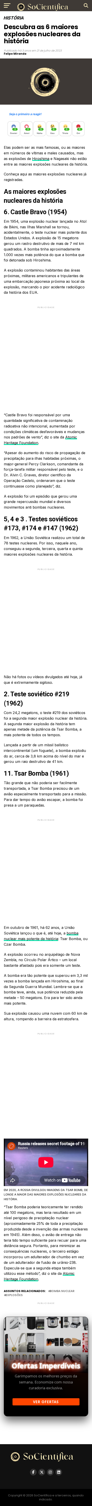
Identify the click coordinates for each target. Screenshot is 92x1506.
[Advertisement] (46, 355)
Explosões (14, 1295)
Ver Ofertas (46, 1401)
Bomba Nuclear (62, 1291)
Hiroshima (40, 158)
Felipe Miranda (15, 54)
